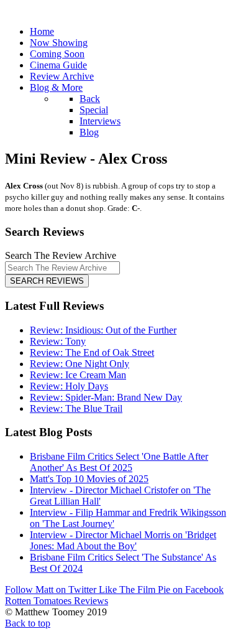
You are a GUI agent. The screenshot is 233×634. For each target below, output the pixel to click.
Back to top (27, 623)
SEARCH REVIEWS (47, 281)
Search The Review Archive (60, 255)
